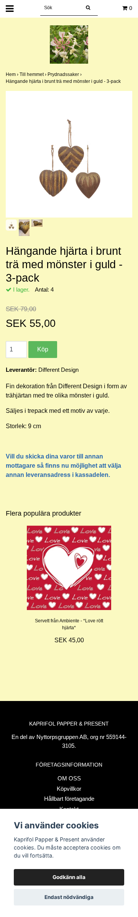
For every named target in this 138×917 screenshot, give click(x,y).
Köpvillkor (69, 788)
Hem (13, 74)
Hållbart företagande (69, 798)
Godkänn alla (69, 877)
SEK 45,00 (69, 640)
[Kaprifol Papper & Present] (69, 44)
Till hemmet (34, 74)
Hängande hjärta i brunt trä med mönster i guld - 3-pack (64, 81)
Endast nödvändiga (69, 897)
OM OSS (69, 778)
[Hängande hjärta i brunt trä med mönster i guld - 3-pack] (69, 154)
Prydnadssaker (65, 74)
